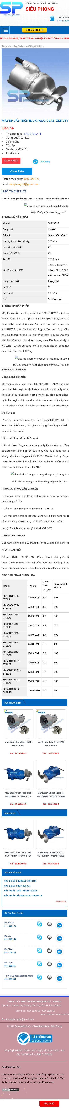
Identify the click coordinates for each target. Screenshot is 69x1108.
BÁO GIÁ (49, 1103)
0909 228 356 (10, 966)
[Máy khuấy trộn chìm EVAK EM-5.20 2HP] (50, 724)
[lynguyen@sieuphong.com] (49, 924)
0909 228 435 (10, 979)
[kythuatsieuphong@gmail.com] (49, 977)
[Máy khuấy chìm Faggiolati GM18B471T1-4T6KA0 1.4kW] (18, 774)
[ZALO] (59, 926)
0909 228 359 (10, 939)
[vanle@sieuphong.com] (49, 937)
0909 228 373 (34, 30)
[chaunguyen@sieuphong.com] (49, 950)
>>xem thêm (61, 901)
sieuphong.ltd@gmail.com (24, 184)
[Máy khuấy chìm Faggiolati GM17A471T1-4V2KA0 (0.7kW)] (50, 774)
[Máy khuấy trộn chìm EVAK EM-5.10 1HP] (18, 724)
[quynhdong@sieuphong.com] (49, 964)
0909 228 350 (10, 953)
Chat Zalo (17, 171)
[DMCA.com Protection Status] (10, 1089)
